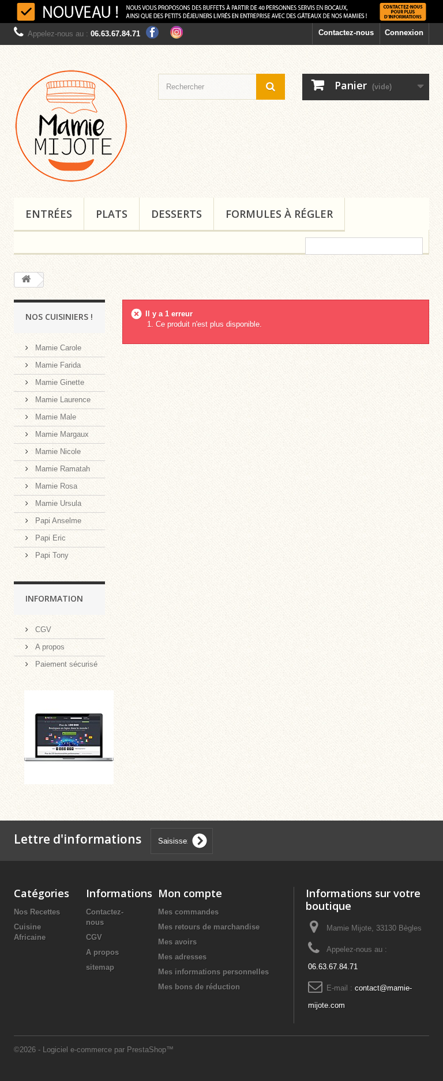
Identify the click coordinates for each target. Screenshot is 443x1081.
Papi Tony (51, 555)
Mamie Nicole (57, 451)
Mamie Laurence (62, 399)
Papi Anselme (57, 520)
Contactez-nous (346, 32)
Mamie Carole (57, 347)
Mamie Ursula (57, 503)
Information (54, 598)
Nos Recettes (37, 912)
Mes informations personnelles (213, 971)
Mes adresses (182, 957)
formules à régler (279, 214)
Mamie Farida (57, 365)
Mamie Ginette (58, 382)
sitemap (100, 967)
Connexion (404, 32)
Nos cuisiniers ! (59, 316)
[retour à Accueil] (26, 280)
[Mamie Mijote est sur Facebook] (152, 31)
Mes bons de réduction (199, 986)
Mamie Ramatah (61, 468)
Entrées (48, 214)
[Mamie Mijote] (77, 125)
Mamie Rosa (55, 486)
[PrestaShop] (69, 736)
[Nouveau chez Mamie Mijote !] (221, 11)
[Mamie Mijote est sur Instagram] (176, 31)
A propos (49, 646)
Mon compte (190, 893)
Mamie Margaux (61, 434)
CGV (42, 629)
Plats (111, 214)
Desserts (176, 214)
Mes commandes (188, 912)
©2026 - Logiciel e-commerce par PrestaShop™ (94, 1049)
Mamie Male (54, 417)
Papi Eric (49, 538)
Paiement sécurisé (65, 664)
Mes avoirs (177, 942)
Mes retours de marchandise (209, 927)
